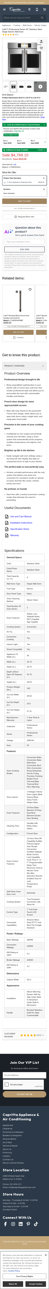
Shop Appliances (10, 3)
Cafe (14, 164)
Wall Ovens (27, 25)
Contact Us (8, 1159)
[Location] (29, 9)
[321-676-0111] (37, 9)
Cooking (17, 25)
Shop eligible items (11, 135)
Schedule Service (23, 3)
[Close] (46, 1255)
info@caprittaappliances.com (22, 1187)
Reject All (13, 1284)
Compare (20, 337)
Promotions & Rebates (13, 1132)
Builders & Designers (37, 3)
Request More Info (26, 217)
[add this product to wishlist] (41, 48)
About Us (7, 1149)
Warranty (14, 535)
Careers (6, 1156)
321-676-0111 (16, 1184)
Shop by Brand (9, 1139)
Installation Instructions (21, 523)
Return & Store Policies (13, 1163)
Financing (7, 1152)
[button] (4, 9)
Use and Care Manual (20, 516)
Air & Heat (7, 1142)
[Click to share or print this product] (41, 41)
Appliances (6, 25)
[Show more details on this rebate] (44, 124)
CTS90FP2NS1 (15, 167)
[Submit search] (42, 17)
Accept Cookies (35, 1284)
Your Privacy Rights (24, 1276)
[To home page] (16, 9)
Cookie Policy (14, 1271)
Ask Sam (24, 249)
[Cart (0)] (44, 9)
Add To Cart (24, 201)
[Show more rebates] (45, 142)
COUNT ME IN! (24, 1094)
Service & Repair (10, 1145)
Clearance (7, 1128)
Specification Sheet (19, 529)
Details (40, 150)
